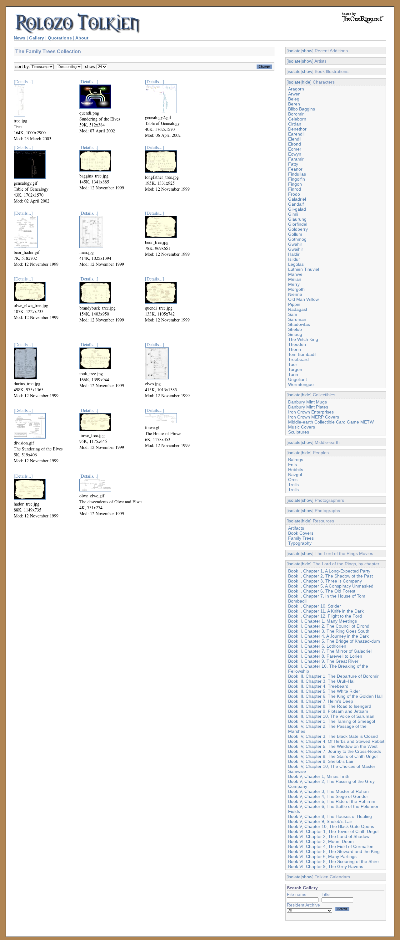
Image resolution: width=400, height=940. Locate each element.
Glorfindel (297, 224)
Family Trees (301, 538)
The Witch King (303, 339)
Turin (293, 374)
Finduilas (297, 174)
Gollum (295, 234)
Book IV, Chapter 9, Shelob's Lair (320, 761)
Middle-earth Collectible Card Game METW (331, 421)
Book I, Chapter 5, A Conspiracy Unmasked (330, 585)
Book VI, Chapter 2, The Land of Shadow (328, 836)
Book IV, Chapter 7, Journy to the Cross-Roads (334, 751)
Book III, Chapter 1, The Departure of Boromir (333, 676)
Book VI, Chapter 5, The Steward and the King (334, 851)
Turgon (295, 369)
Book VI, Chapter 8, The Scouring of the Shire (333, 861)
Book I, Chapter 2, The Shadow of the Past (330, 575)
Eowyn (294, 154)
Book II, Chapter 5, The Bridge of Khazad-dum (334, 641)
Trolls (293, 484)
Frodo (294, 194)
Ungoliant (297, 379)
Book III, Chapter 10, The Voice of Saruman (331, 716)
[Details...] (23, 82)
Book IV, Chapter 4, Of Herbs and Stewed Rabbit (336, 741)
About (81, 37)
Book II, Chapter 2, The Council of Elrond (328, 626)
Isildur (294, 259)
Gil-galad (297, 209)
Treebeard (298, 359)
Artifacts (296, 528)
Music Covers (301, 426)
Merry (294, 284)
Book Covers (300, 533)
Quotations (60, 37)
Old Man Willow (303, 299)
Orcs (293, 479)
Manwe (295, 274)
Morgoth (296, 289)
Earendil (296, 133)
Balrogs (295, 459)
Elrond (294, 143)
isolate (294, 50)
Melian (294, 279)
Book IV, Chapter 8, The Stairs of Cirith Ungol (333, 756)
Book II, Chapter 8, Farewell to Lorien (325, 656)
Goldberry (298, 229)
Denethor (297, 128)
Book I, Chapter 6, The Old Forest (321, 590)
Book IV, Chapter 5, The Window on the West (333, 746)
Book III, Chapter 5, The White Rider (324, 691)
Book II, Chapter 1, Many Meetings (322, 621)
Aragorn (296, 88)
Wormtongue (301, 384)
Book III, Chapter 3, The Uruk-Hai (321, 681)
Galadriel (297, 199)
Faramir (296, 159)
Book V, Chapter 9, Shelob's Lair (320, 821)
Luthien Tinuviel (303, 269)
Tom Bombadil (302, 354)
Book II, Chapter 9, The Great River (323, 661)
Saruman (297, 319)
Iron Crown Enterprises (311, 411)
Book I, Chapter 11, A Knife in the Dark (326, 611)
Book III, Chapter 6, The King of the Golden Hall (335, 696)
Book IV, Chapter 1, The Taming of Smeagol (331, 721)
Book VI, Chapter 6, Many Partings (322, 856)
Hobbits (295, 469)
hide (306, 82)
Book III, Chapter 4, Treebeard (318, 686)
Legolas (296, 264)
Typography (300, 543)
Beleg (293, 98)
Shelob (295, 329)
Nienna (295, 294)
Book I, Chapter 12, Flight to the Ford (325, 616)
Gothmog (297, 239)
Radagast (297, 309)
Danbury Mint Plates (308, 406)
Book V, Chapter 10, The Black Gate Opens (331, 826)
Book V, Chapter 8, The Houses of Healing (330, 816)
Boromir (296, 113)
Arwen (294, 93)
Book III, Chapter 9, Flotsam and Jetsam (328, 711)
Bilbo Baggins (301, 108)
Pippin (294, 304)
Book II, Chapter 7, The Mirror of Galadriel (330, 651)
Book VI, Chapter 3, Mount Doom (321, 841)
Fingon (295, 184)
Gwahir (295, 244)
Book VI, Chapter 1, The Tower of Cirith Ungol (333, 831)
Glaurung (297, 219)
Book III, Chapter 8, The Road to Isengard (329, 706)
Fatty (293, 164)
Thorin (294, 349)
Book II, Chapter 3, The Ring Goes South (328, 631)
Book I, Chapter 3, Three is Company (325, 580)
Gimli (293, 214)
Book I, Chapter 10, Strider (314, 606)
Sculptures (298, 431)
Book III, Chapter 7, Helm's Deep (320, 701)
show (307, 50)
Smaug (295, 334)
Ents (292, 464)
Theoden (297, 344)
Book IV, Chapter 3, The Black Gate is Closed (333, 736)
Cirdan (294, 123)
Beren (294, 103)
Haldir (294, 254)
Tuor (292, 364)
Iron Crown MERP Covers (313, 416)
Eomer (294, 149)
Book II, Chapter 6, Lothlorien (317, 646)
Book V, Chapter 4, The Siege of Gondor (328, 796)
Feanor (295, 169)
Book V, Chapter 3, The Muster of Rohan (328, 791)
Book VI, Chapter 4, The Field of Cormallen (330, 846)
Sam (292, 314)
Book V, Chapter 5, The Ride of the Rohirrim (331, 801)
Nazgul (295, 474)
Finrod (294, 189)
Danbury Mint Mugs (307, 401)
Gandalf (296, 204)
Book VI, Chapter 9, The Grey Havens (325, 866)
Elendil (294, 138)
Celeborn (297, 118)
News (19, 37)
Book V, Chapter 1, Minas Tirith (318, 776)
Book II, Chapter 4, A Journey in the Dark (328, 636)
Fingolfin (296, 179)
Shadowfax (299, 324)
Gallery (36, 37)
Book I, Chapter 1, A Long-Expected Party (329, 570)
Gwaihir (295, 249)
